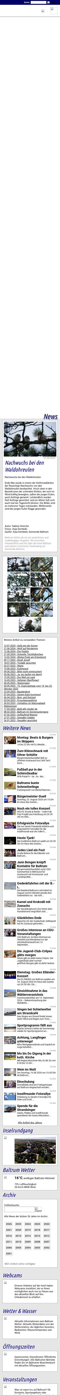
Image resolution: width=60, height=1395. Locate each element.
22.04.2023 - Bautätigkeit (17, 691)
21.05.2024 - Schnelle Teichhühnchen (23, 654)
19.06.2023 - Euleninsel (16, 668)
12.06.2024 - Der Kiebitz (16, 651)
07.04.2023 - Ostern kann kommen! (22, 694)
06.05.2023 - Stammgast (17, 683)
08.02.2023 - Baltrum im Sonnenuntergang (26, 711)
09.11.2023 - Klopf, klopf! (17, 660)
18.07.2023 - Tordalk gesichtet (20, 663)
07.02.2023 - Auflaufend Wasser (20, 714)
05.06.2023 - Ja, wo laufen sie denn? (23, 674)
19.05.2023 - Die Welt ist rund (19, 677)
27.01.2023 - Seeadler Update (19, 717)
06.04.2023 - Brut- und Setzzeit (20, 697)
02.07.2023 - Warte (14, 665)
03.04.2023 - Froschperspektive (20, 700)
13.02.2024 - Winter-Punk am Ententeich (25, 657)
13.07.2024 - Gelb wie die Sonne (21, 645)
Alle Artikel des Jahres (30, 1122)
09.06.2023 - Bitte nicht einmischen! (23, 671)
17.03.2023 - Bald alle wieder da (20, 709)
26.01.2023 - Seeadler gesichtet (20, 720)
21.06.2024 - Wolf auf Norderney (21, 648)
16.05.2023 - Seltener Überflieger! (21, 680)
